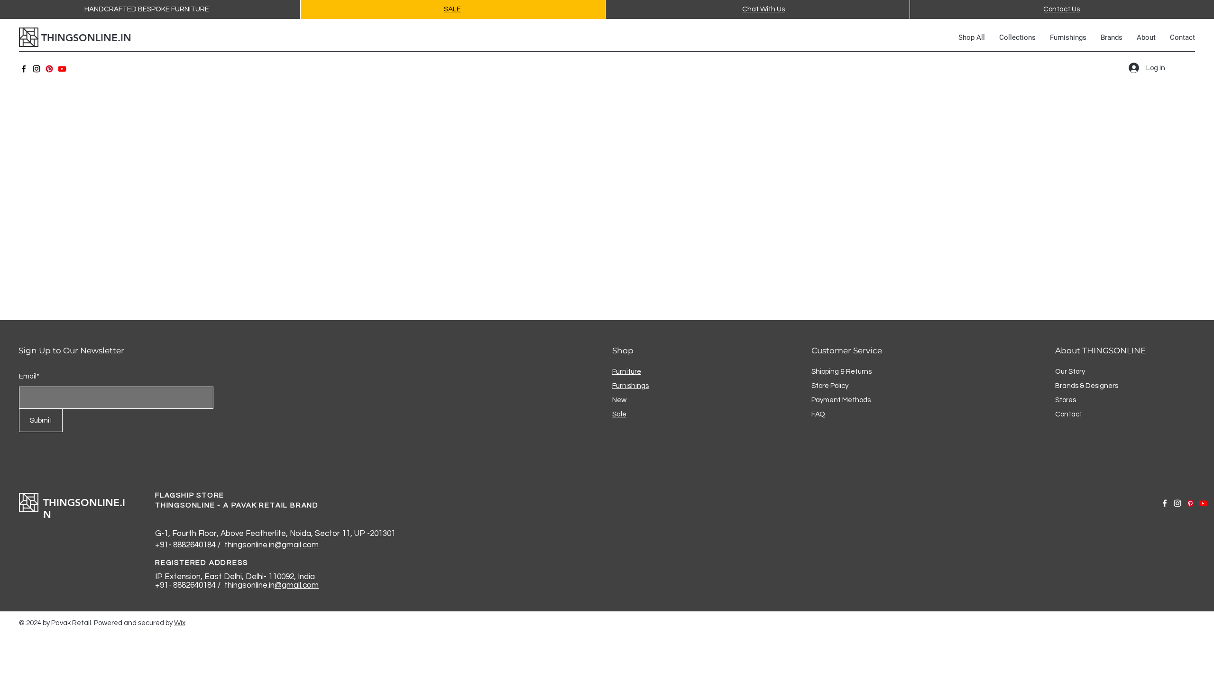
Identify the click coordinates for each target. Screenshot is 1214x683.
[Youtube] (62, 69)
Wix (179, 623)
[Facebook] (23, 69)
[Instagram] (36, 69)
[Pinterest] (49, 69)
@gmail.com (297, 545)
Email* (29, 376)
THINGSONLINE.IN (86, 38)
